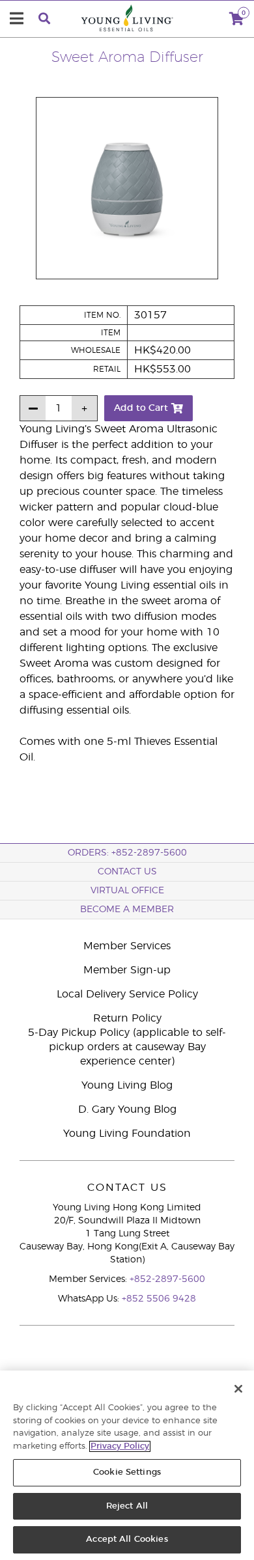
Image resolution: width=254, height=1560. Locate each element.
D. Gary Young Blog (127, 1109)
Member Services (127, 946)
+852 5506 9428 (159, 1298)
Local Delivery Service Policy (127, 994)
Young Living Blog (127, 1085)
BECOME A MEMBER (127, 909)
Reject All (127, 1506)
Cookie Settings (127, 1472)
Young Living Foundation (127, 1133)
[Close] (238, 1388)
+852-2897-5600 (167, 1279)
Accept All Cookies (126, 1539)
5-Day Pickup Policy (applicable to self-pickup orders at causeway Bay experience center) (127, 1046)
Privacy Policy (120, 1446)
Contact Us (127, 871)
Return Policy (127, 1018)
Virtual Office (127, 890)
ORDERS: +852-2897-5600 (127, 852)
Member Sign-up (127, 970)
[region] (127, 1465)
